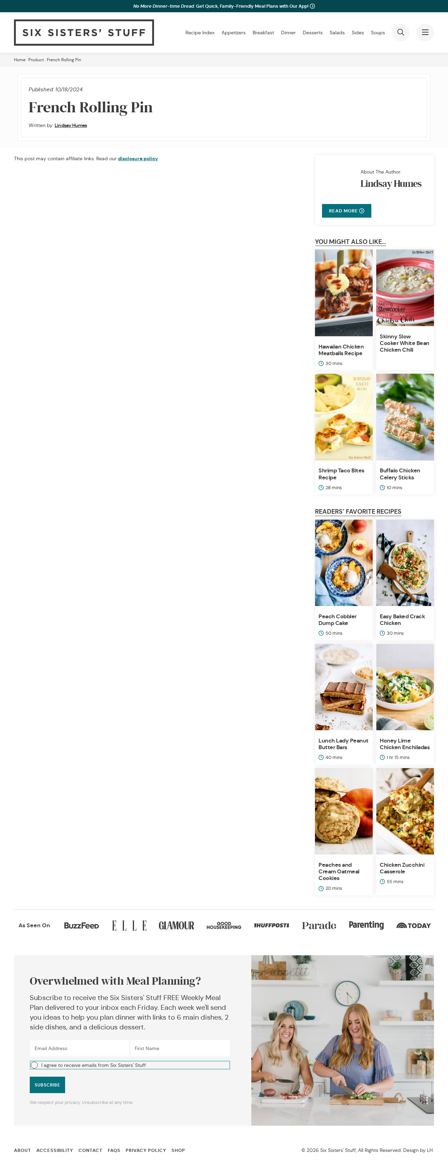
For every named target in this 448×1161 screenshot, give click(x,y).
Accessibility (54, 1150)
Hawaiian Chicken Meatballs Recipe (341, 350)
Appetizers (234, 32)
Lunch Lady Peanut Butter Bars (343, 744)
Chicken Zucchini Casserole (402, 868)
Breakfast (263, 32)
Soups (378, 32)
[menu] (425, 32)
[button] (130, 1065)
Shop (178, 1150)
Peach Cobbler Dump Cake (337, 620)
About (22, 1150)
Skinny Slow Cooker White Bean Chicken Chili (404, 343)
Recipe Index (200, 32)
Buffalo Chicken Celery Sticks (400, 474)
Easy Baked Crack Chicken (402, 620)
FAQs (114, 1150)
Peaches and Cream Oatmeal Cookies (338, 871)
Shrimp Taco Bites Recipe (341, 474)
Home (20, 59)
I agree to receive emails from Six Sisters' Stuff (93, 1065)
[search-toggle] (401, 32)
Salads (337, 32)
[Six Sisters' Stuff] (84, 32)
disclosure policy (138, 158)
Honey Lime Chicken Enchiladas (404, 744)
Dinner (288, 32)
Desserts (313, 32)
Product (36, 59)
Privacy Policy (146, 1150)
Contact (90, 1150)
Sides (358, 32)
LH (430, 1150)
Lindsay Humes (71, 125)
